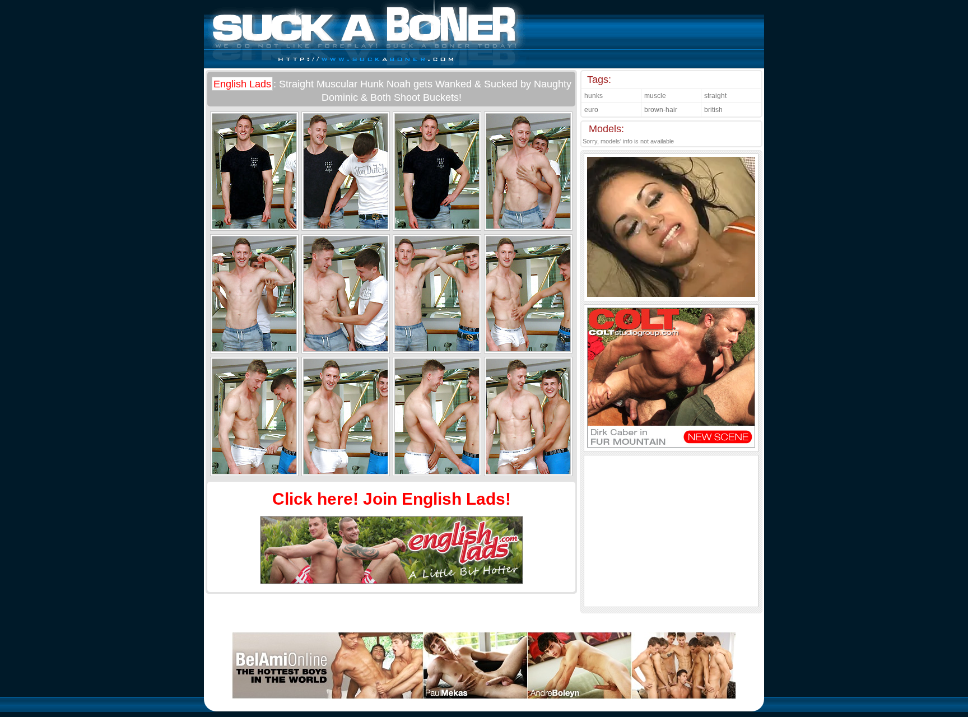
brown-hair (660, 110)
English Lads (242, 84)
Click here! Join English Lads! (391, 499)
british (713, 110)
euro (591, 110)
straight (715, 96)
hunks (593, 96)
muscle (655, 96)
